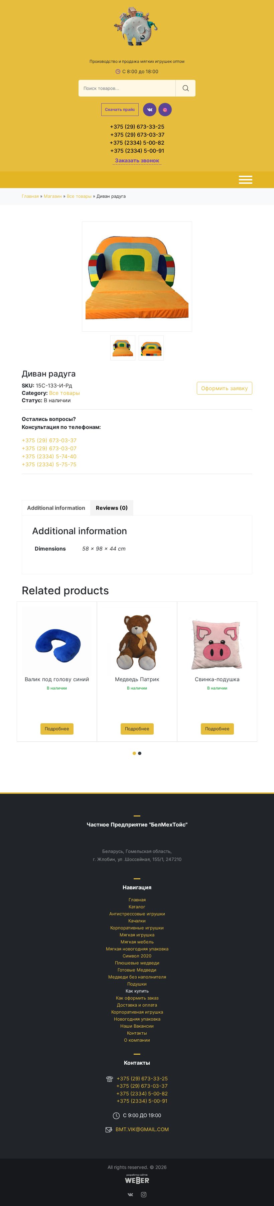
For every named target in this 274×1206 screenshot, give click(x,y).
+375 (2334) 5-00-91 (137, 150)
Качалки (137, 920)
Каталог (137, 906)
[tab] (56, 507)
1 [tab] (134, 753)
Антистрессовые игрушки (137, 913)
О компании (137, 1040)
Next (182, 277)
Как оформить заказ (137, 998)
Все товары (79, 196)
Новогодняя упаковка (137, 1019)
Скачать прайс (120, 109)
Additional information (56, 507)
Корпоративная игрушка (137, 1012)
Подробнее (57, 728)
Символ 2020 (137, 955)
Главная (30, 196)
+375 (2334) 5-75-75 (49, 464)
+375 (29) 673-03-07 (49, 448)
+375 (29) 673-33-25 (137, 126)
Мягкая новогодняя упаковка (137, 948)
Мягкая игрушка (137, 934)
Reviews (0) (112, 507)
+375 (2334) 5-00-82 (137, 142)
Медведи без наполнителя (137, 976)
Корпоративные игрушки (137, 927)
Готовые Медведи (137, 969)
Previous (92, 277)
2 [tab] (139, 753)
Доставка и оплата (137, 1005)
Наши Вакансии (137, 1026)
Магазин (53, 196)
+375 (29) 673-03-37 (137, 134)
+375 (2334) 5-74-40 (49, 456)
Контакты (137, 1033)
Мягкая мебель (137, 941)
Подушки (137, 984)
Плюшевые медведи (137, 962)
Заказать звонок (137, 160)
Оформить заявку (224, 388)
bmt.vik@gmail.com (142, 1129)
